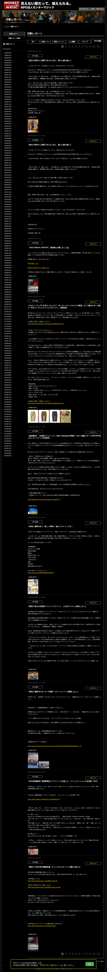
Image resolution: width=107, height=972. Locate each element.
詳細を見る (93, 57)
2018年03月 (7, 299)
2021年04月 (7, 209)
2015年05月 (7, 382)
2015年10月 (7, 370)
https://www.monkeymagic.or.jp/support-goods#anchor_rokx (46, 324)
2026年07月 (7, 55)
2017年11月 (7, 309)
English (93, 9)
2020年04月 (7, 238)
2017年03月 (7, 329)
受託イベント (59, 42)
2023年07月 (7, 143)
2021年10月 (7, 194)
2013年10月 (7, 429)
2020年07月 (7, 231)
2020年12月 (7, 219)
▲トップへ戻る (99, 961)
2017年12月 (7, 307)
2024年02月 (7, 126)
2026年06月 (7, 58)
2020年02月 (7, 243)
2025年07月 (7, 85)
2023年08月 (7, 141)
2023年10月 (7, 136)
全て (33, 42)
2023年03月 (7, 153)
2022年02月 (7, 185)
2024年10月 (7, 106)
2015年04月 (7, 385)
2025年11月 (7, 75)
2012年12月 (7, 446)
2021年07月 (7, 202)
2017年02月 (7, 331)
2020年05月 (7, 236)
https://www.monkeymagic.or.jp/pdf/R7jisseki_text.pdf (44, 887)
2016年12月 (7, 336)
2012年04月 (7, 455)
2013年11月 (7, 426)
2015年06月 (7, 380)
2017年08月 (7, 316)
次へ (98, 46)
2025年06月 (7, 87)
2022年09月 (7, 168)
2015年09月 (7, 373)
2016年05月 (7, 353)
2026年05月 (7, 60)
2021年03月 (7, 211)
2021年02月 (7, 214)
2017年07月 (7, 319)
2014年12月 (7, 394)
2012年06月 (7, 453)
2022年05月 (7, 177)
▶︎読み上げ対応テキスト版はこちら (39, 268)
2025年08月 (7, 82)
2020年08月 (7, 229)
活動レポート (13, 34)
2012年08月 (7, 451)
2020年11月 (7, 221)
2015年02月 (7, 390)
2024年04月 (7, 121)
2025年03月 (7, 94)
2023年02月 (7, 155)
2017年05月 (7, 324)
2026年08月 (7, 53)
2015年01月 (7, 392)
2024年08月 (7, 111)
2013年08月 (7, 434)
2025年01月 (7, 99)
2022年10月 (7, 165)
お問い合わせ (100, 9)
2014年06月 (7, 409)
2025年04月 (7, 92)
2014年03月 (7, 416)
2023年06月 (7, 146)
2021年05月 (7, 207)
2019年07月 (7, 260)
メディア (84, 42)
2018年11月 (7, 280)
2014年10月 (7, 399)
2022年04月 (7, 180)
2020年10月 (7, 224)
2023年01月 (7, 158)
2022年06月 (7, 175)
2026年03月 (7, 65)
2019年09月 (7, 255)
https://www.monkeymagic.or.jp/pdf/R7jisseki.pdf (42, 881)
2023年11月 (7, 133)
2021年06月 (7, 204)
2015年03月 (7, 387)
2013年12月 (7, 424)
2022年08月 (7, 170)
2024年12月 (7, 102)
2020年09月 (7, 226)
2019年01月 (7, 275)
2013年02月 (7, 441)
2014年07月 (7, 407)
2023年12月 (7, 131)
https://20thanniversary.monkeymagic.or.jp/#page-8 (43, 499)
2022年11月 (7, 163)
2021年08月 (7, 199)
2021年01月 (7, 216)
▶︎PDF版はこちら (33, 263)
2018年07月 (7, 290)
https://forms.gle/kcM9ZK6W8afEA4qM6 (40, 573)
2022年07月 (7, 172)
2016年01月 (7, 363)
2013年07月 (7, 436)
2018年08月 (7, 287)
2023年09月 (7, 138)
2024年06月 (7, 116)
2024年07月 (7, 114)
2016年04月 (7, 355)
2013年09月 (7, 431)
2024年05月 (7, 119)
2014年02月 (7, 419)
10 (94, 46)
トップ (6, 26)
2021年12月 (7, 189)
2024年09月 (7, 109)
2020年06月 (7, 233)
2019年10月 (7, 253)
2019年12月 (7, 248)
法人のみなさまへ (84, 9)
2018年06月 (7, 292)
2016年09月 (7, 343)
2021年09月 (7, 197)
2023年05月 (7, 148)
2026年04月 (7, 63)
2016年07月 (7, 348)
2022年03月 (7, 182)
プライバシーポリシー (49, 965)
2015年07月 (7, 377)
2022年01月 (7, 187)
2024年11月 (7, 104)
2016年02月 (7, 360)
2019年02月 (7, 272)
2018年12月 (7, 277)
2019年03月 (7, 270)
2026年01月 (7, 70)
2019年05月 (7, 265)
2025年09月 (7, 80)
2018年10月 (7, 282)
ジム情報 (72, 42)
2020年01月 (7, 246)
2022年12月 (7, 160)
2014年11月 (7, 397)
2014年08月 (7, 404)
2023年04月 (7, 150)
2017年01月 (7, 333)
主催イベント (46, 42)
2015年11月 (7, 368)
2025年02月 (7, 97)
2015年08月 (7, 375)
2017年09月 (7, 314)
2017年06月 (7, 321)
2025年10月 (7, 77)
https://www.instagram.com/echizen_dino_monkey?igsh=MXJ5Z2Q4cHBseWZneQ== (53, 746)
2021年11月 (7, 192)
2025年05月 (7, 89)
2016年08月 (7, 346)
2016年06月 (7, 351)
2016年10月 (7, 341)
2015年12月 (7, 365)
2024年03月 (7, 124)
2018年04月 (7, 297)
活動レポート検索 (14, 38)
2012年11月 (7, 448)
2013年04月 (7, 438)
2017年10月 (7, 311)
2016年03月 (7, 358)
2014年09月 (7, 402)
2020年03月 (7, 241)
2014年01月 (7, 421)
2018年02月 (7, 302)
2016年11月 (7, 338)
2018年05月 (7, 294)
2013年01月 (7, 443)
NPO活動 (97, 41)
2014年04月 (7, 414)
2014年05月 (7, 412)
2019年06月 (7, 263)
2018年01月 (7, 304)
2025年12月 (7, 72)
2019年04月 (7, 268)
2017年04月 (7, 326)
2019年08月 (7, 258)
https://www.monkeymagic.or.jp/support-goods (42, 926)
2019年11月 (7, 250)
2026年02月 (7, 67)
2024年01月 (7, 128)
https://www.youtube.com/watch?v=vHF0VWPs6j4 (43, 799)
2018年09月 (7, 285)
